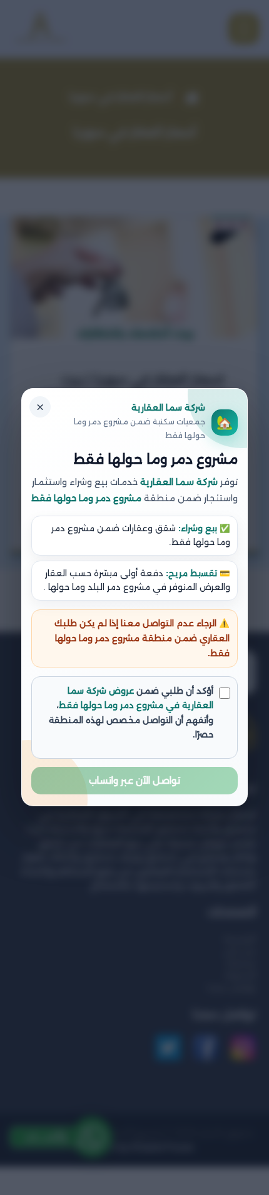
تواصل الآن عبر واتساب (134, 781)
